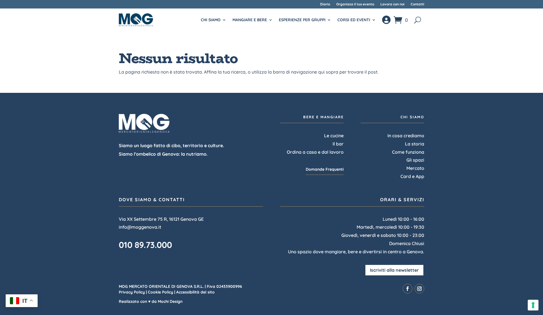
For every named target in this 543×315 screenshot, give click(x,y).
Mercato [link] (415, 168)
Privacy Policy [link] (132, 292)
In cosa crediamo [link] (405, 135)
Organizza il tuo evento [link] (355, 4)
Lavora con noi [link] (392, 4)
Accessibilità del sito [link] (195, 292)
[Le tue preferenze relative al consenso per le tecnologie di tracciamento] (533, 305)
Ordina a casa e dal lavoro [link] (315, 152)
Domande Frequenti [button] (325, 169)
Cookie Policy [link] (160, 292)
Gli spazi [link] (415, 160)
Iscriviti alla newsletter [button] (394, 270)
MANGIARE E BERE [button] (249, 19)
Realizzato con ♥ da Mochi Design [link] (150, 301)
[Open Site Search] (417, 19)
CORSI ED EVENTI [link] (353, 19)
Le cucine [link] (334, 135)
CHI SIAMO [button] (211, 19)
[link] (136, 19)
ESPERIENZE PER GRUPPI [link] (302, 19)
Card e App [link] (412, 176)
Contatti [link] (417, 4)
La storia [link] (414, 144)
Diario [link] (325, 4)
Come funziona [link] (408, 152)
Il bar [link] (338, 144)
